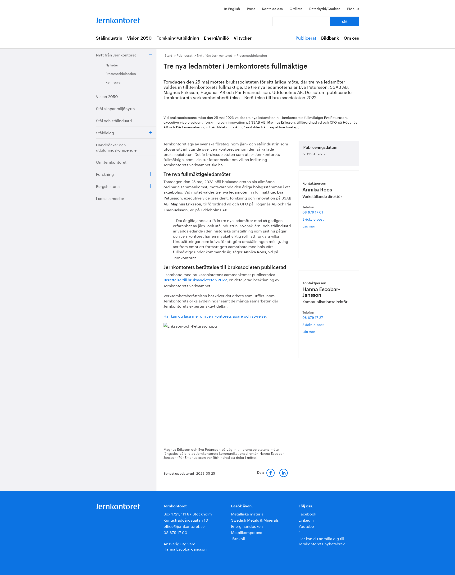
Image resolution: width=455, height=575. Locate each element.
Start (168, 55)
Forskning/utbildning (177, 38)
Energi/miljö (216, 38)
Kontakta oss (272, 8)
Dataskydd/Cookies (324, 8)
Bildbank (330, 38)
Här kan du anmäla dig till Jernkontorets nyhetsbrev (322, 540)
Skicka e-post (313, 219)
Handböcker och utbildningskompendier (117, 147)
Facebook (307, 513)
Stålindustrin (109, 38)
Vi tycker (243, 38)
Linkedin (306, 520)
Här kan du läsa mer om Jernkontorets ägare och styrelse (215, 316)
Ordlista (296, 8)
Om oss (351, 38)
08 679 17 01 (312, 211)
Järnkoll (238, 538)
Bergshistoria (108, 186)
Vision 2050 (139, 38)
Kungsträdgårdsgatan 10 (186, 520)
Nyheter (111, 64)
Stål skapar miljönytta (115, 108)
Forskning (105, 174)
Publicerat (306, 38)
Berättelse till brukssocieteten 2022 (195, 280)
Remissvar (113, 81)
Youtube (306, 526)
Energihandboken (247, 526)
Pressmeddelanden (120, 73)
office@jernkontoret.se (184, 526)
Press (251, 8)
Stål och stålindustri (114, 120)
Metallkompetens (246, 532)
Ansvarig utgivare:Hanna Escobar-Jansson (185, 546)
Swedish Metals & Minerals (255, 520)
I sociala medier (110, 198)
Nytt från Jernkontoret (116, 54)
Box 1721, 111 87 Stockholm (188, 513)
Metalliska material (247, 513)
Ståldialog (105, 132)
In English (232, 8)
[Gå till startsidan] (118, 19)
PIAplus (353, 8)
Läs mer (314, 225)
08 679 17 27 (312, 317)
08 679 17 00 (175, 532)
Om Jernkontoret (111, 162)
